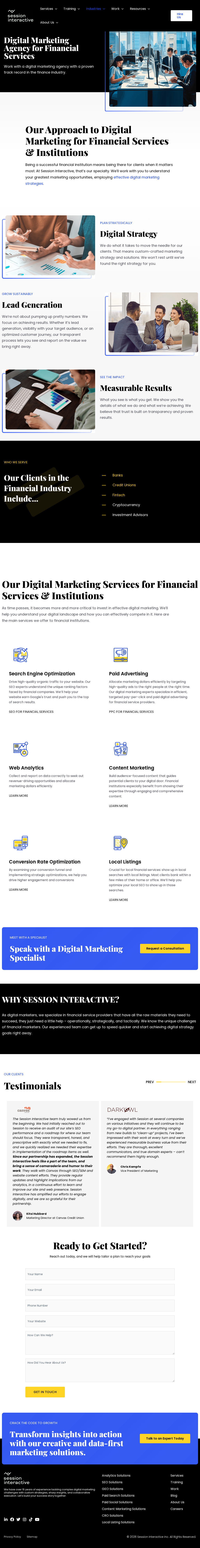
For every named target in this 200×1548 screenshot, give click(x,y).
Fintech (118, 495)
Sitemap (32, 1537)
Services (46, 8)
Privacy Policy (12, 1537)
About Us (47, 22)
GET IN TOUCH (45, 1392)
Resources (138, 8)
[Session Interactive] (20, 15)
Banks (117, 475)
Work (115, 8)
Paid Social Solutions (117, 1502)
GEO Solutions (112, 1489)
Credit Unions (124, 485)
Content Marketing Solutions (124, 1509)
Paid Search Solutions (118, 1495)
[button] (181, 15)
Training (69, 8)
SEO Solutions (112, 1482)
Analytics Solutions (116, 1475)
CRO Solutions (112, 1515)
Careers (177, 1509)
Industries (93, 8)
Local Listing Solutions (118, 1522)
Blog (174, 1495)
